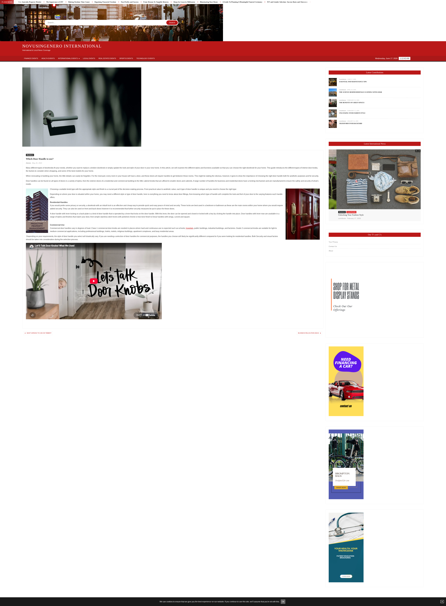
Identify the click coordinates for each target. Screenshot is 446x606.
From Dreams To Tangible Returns (41, 2)
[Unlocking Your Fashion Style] (333, 113)
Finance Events (31, 58)
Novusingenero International (62, 46)
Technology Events (145, 58)
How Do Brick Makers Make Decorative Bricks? (215, 2)
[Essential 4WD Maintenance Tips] (333, 82)
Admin (28, 163)
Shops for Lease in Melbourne (70, 2)
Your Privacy (333, 242)
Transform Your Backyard (350, 123)
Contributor (342, 79)
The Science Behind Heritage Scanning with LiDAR (360, 92)
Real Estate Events (107, 58)
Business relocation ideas (246, 2)
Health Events (48, 58)
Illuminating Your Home (94, 2)
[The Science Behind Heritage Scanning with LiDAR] (333, 92)
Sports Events (126, 58)
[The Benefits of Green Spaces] (333, 103)
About (331, 251)
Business (30, 155)
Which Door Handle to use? (270, 2)
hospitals (189, 228)
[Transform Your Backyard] (333, 124)
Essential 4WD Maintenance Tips (353, 82)
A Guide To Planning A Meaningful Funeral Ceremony (128, 2)
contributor (342, 89)
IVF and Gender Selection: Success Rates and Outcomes (173, 2)
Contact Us (333, 246)
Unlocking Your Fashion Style (352, 113)
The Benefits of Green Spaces (351, 102)
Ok (283, 602)
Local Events (89, 58)
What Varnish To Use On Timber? (297, 2)
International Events (68, 58)
